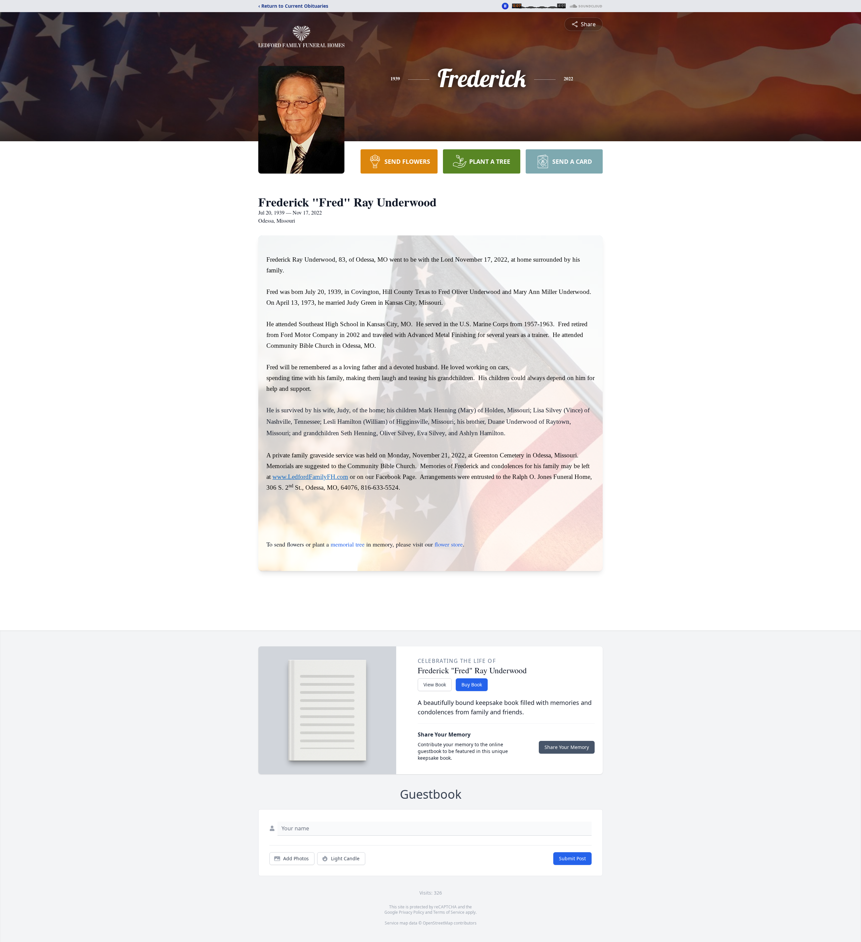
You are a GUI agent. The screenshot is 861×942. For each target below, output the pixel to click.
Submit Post (572, 858)
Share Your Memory (567, 747)
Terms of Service (448, 912)
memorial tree (348, 544)
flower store (449, 544)
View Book (434, 684)
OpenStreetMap (438, 923)
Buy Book (471, 684)
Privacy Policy (411, 912)
